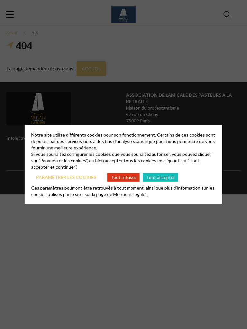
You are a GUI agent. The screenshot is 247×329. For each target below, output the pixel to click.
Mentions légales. (131, 194)
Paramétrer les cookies (66, 177)
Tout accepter (160, 177)
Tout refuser (123, 177)
